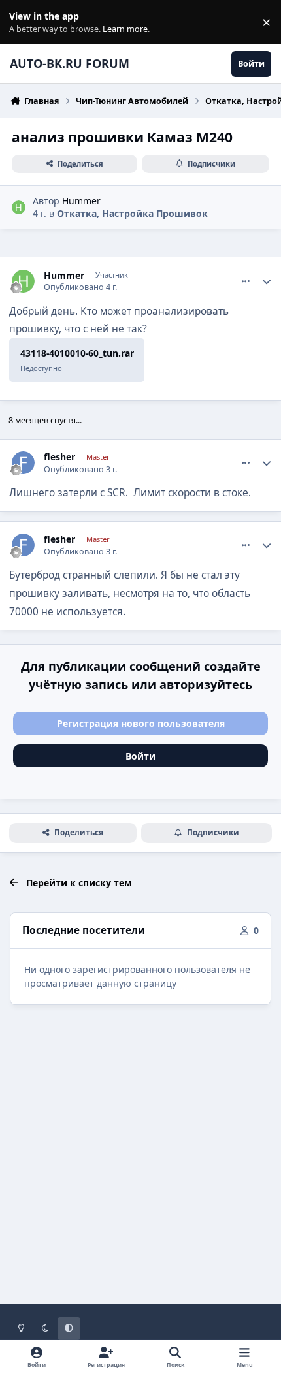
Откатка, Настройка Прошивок (132, 213)
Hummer (81, 201)
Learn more (25, 22)
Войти (140, 756)
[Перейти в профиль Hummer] (18, 207)
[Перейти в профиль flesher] (23, 462)
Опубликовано (80, 287)
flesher (59, 457)
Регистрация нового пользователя (141, 723)
